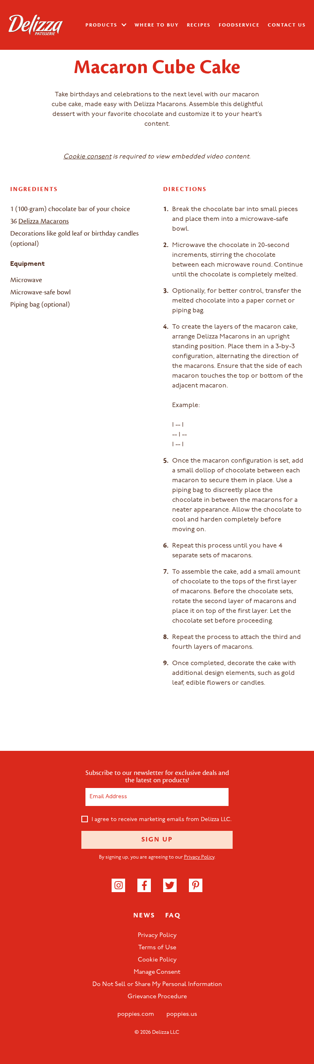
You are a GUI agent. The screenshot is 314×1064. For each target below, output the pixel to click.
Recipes (199, 25)
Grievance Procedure (157, 997)
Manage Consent (157, 972)
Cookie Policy (157, 960)
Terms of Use (157, 948)
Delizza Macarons (43, 221)
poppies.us (181, 1014)
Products (102, 25)
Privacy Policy (199, 857)
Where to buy (157, 25)
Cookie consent (87, 157)
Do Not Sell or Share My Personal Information (157, 985)
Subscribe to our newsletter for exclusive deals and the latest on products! (157, 776)
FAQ (173, 915)
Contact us (287, 25)
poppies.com (135, 1014)
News (144, 915)
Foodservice (239, 25)
